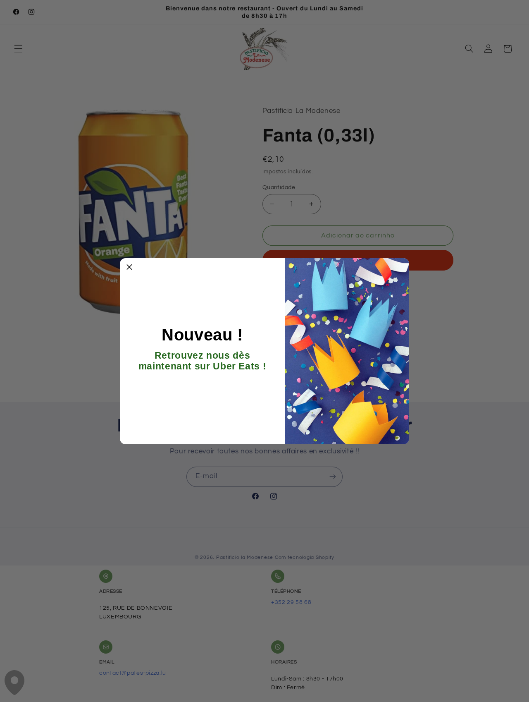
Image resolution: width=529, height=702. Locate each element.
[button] (129, 267)
